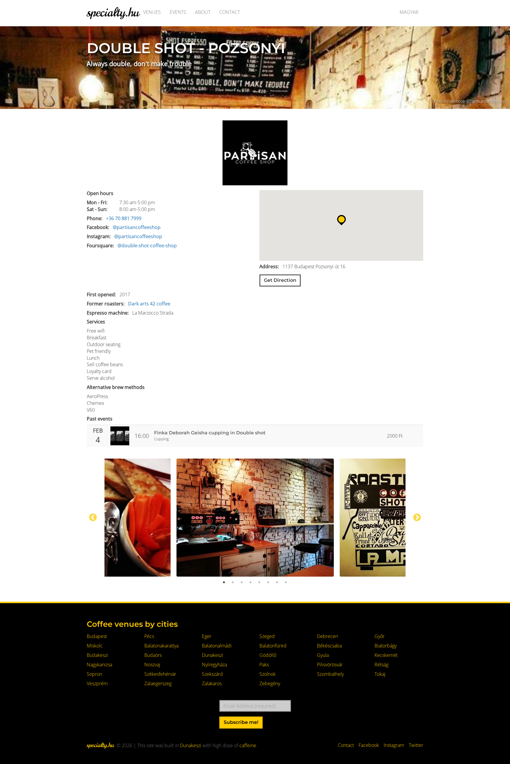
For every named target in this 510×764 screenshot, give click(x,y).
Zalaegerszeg (157, 683)
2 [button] (233, 582)
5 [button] (259, 582)
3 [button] (242, 582)
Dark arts (138, 303)
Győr (380, 636)
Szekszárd (212, 674)
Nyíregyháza (214, 664)
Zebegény (269, 683)
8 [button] (286, 582)
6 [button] (268, 582)
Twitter (416, 745)
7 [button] (277, 582)
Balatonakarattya (161, 645)
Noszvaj (152, 664)
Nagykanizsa (99, 664)
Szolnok (267, 674)
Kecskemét (386, 655)
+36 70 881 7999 (123, 218)
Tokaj (380, 674)
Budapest (97, 636)
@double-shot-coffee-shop (147, 245)
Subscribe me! (241, 722)
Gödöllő (267, 655)
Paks (264, 664)
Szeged (267, 636)
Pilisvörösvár (330, 664)
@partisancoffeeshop (137, 227)
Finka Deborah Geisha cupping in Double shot (210, 433)
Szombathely (330, 674)
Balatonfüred (273, 645)
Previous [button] (93, 517)
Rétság (381, 664)
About (202, 12)
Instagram (394, 745)
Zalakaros (212, 683)
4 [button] (251, 582)
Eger (206, 636)
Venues (152, 12)
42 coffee (160, 303)
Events (178, 12)
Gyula (323, 655)
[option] (255, 518)
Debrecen (327, 636)
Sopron (94, 674)
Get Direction (280, 280)
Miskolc (95, 645)
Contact (229, 12)
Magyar (409, 12)
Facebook (369, 745)
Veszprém (97, 683)
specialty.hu (113, 12)
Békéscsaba (329, 645)
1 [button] (224, 582)
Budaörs (153, 655)
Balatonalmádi (217, 645)
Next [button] (417, 517)
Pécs (149, 636)
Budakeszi (97, 655)
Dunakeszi (212, 655)
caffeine (247, 745)
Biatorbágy (386, 645)
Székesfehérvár (160, 674)
